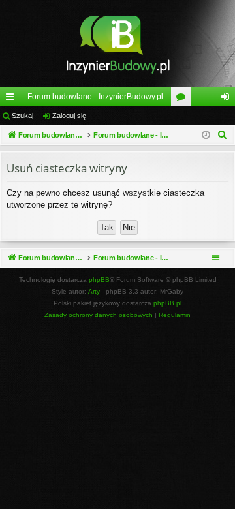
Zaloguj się (69, 115)
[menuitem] (222, 135)
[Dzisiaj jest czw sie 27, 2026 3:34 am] (206, 135)
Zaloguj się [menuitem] (228, 99)
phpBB (99, 279)
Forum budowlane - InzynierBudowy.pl (95, 96)
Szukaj (22, 115)
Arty (94, 291)
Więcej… (12, 99)
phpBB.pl (167, 303)
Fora (183, 99)
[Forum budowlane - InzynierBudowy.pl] (117, 43)
